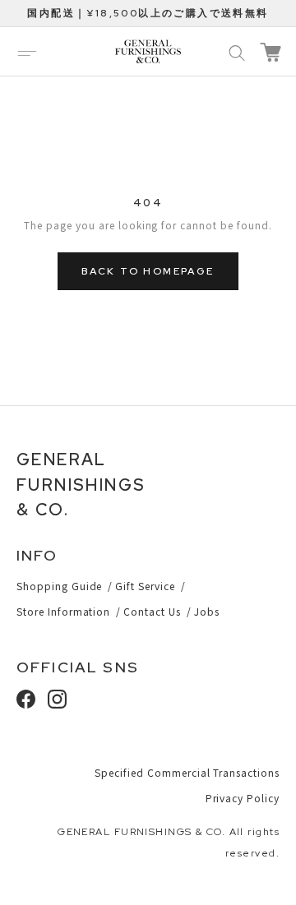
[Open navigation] (27, 52)
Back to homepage (147, 271)
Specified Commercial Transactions (187, 772)
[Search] (237, 52)
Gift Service (145, 586)
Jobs (207, 611)
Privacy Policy (243, 798)
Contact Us (152, 611)
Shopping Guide (59, 586)
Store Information (63, 611)
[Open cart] (270, 52)
